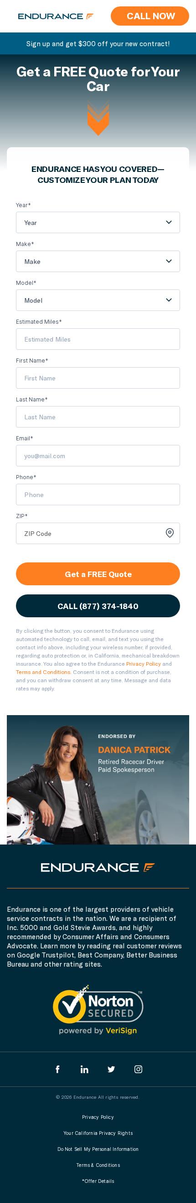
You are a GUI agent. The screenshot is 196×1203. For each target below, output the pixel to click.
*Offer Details (98, 1181)
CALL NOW (149, 16)
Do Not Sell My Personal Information (98, 1149)
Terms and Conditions (43, 671)
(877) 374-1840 (109, 605)
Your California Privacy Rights (98, 1133)
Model (33, 300)
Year (30, 222)
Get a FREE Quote (98, 573)
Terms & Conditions (98, 1165)
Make (32, 261)
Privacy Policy (143, 663)
